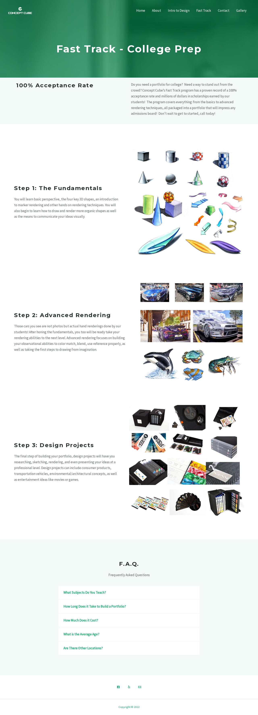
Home (140, 10)
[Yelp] (129, 687)
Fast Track (203, 10)
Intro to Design (178, 10)
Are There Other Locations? (83, 648)
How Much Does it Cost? (80, 620)
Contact (223, 10)
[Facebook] (118, 687)
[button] (129, 592)
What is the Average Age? (81, 634)
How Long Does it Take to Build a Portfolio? (94, 606)
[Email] (140, 687)
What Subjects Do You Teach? (84, 592)
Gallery (241, 10)
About (156, 10)
